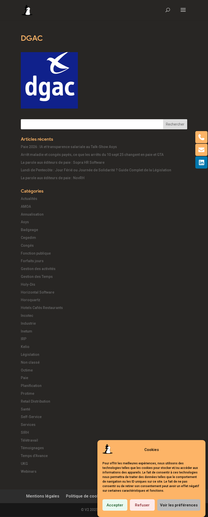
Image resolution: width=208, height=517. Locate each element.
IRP (23, 339)
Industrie (28, 323)
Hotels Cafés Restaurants (42, 308)
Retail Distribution (35, 401)
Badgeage (29, 230)
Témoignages (32, 448)
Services (28, 425)
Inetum (26, 331)
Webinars (29, 471)
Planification (31, 386)
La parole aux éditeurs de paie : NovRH (52, 178)
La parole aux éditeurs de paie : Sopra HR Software (63, 162)
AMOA (26, 206)
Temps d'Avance (34, 456)
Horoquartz (30, 300)
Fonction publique (36, 253)
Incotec (27, 316)
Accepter (115, 505)
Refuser (142, 505)
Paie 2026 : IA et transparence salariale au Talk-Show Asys (69, 147)
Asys (25, 222)
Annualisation (32, 214)
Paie (24, 378)
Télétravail (29, 440)
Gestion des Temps (37, 277)
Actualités (29, 199)
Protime (27, 393)
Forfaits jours (32, 261)
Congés (27, 245)
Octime (27, 370)
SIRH (25, 432)
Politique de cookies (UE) (90, 496)
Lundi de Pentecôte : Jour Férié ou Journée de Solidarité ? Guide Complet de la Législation (96, 170)
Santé (25, 409)
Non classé (30, 362)
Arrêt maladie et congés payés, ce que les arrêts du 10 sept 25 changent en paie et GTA (92, 155)
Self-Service (31, 417)
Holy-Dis (28, 284)
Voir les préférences (179, 505)
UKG (24, 464)
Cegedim (28, 238)
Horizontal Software (37, 292)
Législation (30, 355)
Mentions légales (42, 496)
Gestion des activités (38, 269)
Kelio (25, 347)
